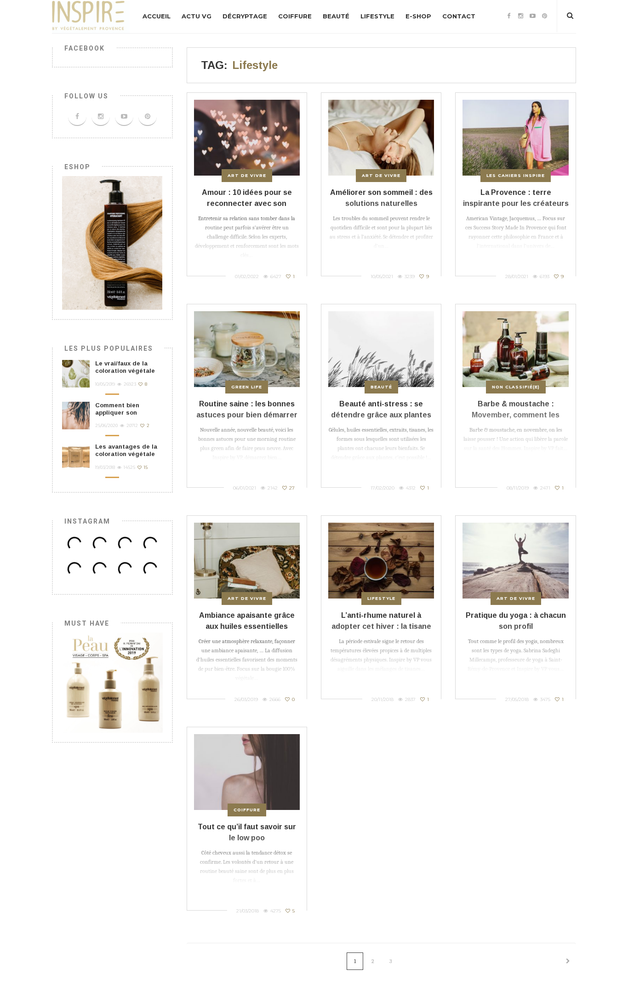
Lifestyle (377, 16)
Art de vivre (247, 175)
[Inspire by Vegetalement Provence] (91, 16)
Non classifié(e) (516, 386)
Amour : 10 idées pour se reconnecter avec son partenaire (247, 203)
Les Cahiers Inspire (515, 175)
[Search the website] (570, 15)
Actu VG (196, 16)
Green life (246, 386)
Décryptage (245, 16)
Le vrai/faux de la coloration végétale (125, 367)
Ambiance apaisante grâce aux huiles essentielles (247, 620)
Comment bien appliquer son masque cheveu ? (122, 413)
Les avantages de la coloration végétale (126, 450)
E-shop (418, 16)
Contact (458, 16)
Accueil (157, 16)
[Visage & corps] (112, 682)
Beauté (336, 16)
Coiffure (295, 16)
